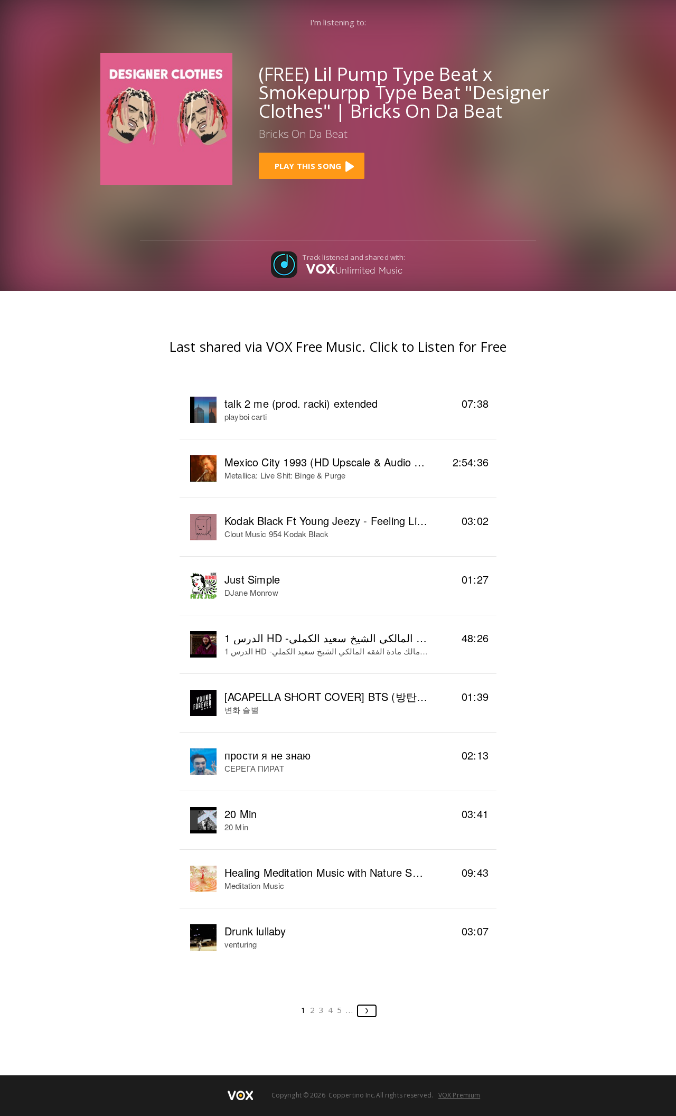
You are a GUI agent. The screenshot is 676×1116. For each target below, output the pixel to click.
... (350, 1010)
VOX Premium (459, 1095)
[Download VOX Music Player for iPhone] (166, 117)
